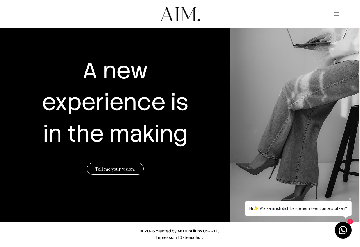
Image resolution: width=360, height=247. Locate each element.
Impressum (166, 237)
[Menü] (337, 14)
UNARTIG (211, 230)
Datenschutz (191, 237)
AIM (180, 230)
